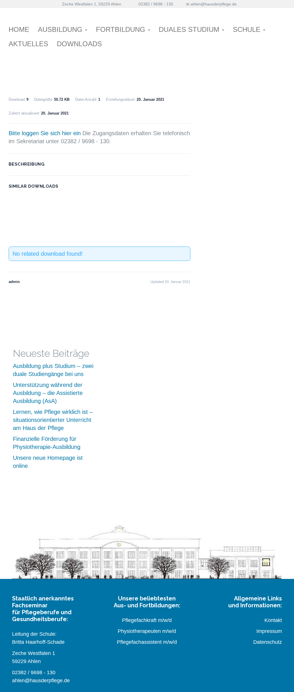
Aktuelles (28, 44)
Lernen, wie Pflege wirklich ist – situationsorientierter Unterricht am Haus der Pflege (53, 420)
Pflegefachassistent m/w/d (147, 642)
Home (19, 29)
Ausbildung (61, 29)
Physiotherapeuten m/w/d (147, 631)
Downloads (79, 44)
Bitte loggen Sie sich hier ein (45, 133)
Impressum (269, 631)
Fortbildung (121, 29)
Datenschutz (267, 642)
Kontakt (273, 620)
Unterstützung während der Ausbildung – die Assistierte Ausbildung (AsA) (48, 393)
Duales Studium (190, 29)
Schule (247, 29)
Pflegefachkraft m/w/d (147, 620)
